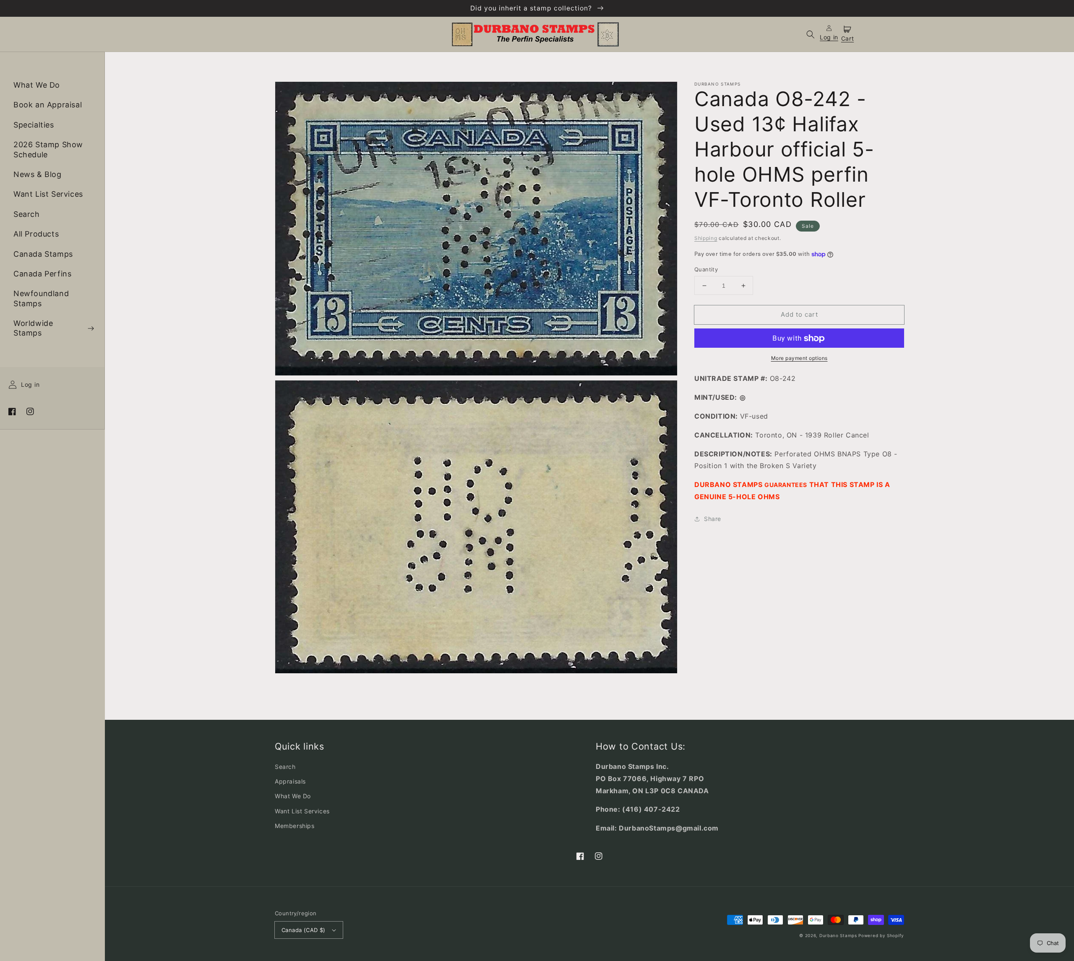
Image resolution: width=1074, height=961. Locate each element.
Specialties (33, 124)
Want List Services (48, 194)
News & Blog (37, 174)
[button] (810, 34)
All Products (36, 234)
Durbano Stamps (838, 935)
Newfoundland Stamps (41, 298)
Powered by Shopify (881, 935)
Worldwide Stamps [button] (33, 328)
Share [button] (712, 518)
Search (26, 214)
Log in (30, 384)
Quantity (706, 269)
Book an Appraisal (47, 105)
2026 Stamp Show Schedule (48, 150)
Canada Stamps (43, 254)
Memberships (295, 825)
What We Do (36, 85)
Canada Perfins (42, 273)
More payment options (799, 358)
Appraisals (290, 781)
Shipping (705, 238)
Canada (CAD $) (304, 930)
